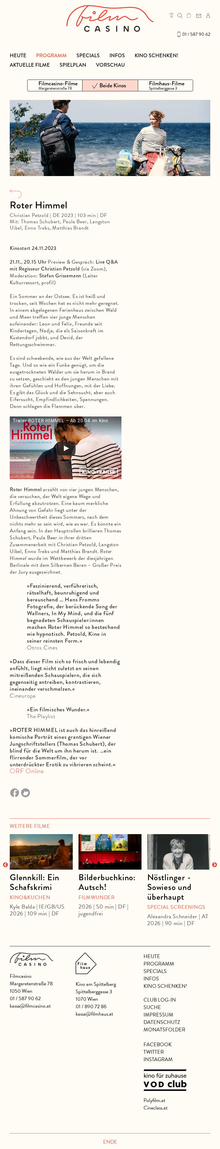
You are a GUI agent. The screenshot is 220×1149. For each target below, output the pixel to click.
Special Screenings (176, 907)
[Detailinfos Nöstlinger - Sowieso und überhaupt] (178, 852)
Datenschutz (162, 1022)
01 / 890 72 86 (91, 1006)
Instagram (158, 1059)
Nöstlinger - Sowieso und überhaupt (169, 887)
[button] (171, 15)
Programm (51, 55)
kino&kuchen (30, 897)
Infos (117, 55)
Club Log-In (160, 1000)
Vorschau (110, 65)
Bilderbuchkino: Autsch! (106, 882)
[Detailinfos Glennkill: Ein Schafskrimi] (41, 852)
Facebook (158, 1044)
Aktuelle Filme (30, 65)
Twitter (154, 1052)
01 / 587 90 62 (196, 34)
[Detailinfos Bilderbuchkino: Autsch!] (110, 852)
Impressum (158, 1014)
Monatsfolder (164, 1029)
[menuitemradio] (54, 85)
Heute (18, 55)
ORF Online (27, 771)
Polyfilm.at (154, 1100)
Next (214, 865)
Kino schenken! (156, 55)
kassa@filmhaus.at (94, 1014)
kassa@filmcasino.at (30, 1006)
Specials (88, 55)
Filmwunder (96, 897)
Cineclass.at (156, 1108)
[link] (189, 15)
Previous (5, 865)
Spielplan (73, 65)
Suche (152, 1007)
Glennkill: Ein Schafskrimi (34, 882)
